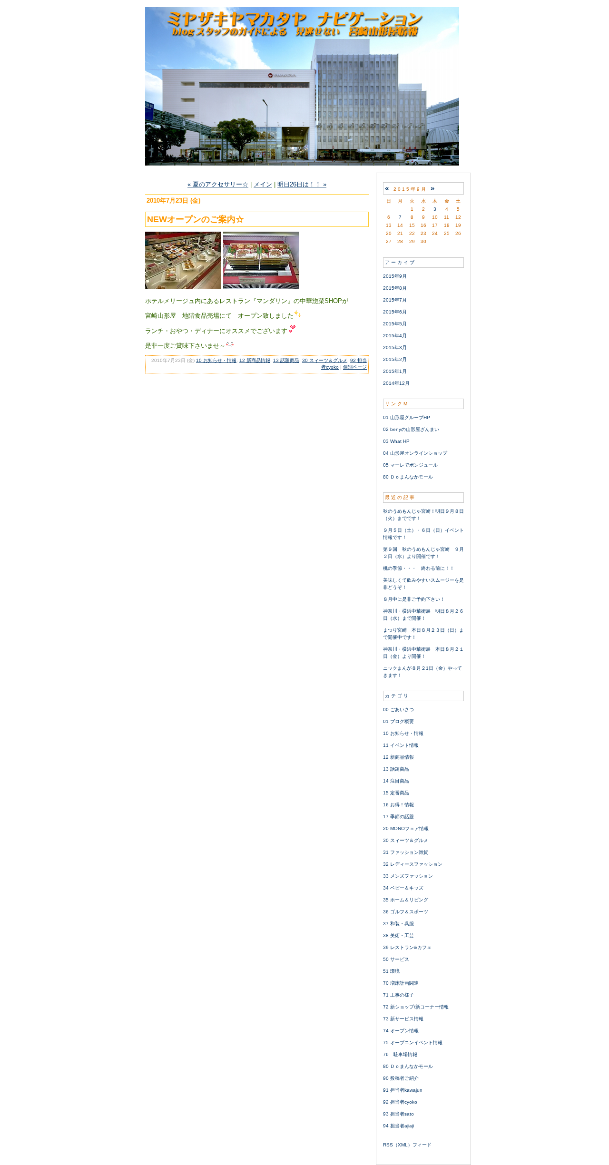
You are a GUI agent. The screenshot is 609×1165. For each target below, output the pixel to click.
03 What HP (396, 441)
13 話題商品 (286, 360)
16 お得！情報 (398, 804)
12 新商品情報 (254, 360)
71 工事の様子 (398, 995)
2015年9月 (395, 276)
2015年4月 (395, 335)
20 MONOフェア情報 (406, 828)
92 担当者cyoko (400, 1102)
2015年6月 (395, 311)
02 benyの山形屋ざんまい (411, 429)
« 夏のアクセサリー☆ (217, 184)
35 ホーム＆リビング (405, 899)
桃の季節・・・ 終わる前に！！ (418, 568)
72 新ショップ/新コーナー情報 (416, 1006)
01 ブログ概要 (398, 721)
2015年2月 (395, 359)
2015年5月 (395, 323)
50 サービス (396, 959)
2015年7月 (395, 300)
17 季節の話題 (398, 816)
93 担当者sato (398, 1113)
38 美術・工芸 (398, 935)
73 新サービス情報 (403, 1018)
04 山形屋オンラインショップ (415, 453)
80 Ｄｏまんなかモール (408, 477)
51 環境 (391, 971)
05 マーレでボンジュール (410, 465)
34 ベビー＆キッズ (403, 888)
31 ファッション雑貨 (405, 852)
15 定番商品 (396, 792)
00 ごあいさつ (398, 709)
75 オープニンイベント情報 (412, 1042)
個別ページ (355, 367)
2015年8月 (395, 288)
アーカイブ (400, 262)
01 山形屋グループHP (406, 417)
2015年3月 (395, 347)
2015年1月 (395, 371)
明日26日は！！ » (301, 184)
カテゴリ (397, 695)
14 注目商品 (396, 780)
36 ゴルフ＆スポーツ (405, 911)
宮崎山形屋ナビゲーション (304, 86)
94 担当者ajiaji (398, 1125)
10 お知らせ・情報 (216, 360)
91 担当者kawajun (402, 1090)
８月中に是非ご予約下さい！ (414, 599)
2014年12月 (396, 383)
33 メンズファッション (408, 876)
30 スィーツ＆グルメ (324, 360)
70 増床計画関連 (401, 983)
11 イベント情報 (401, 745)
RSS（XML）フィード (407, 1144)
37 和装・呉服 (398, 923)
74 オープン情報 (401, 1030)
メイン (263, 184)
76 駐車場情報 (400, 1054)
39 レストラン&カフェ (407, 947)
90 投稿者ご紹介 (401, 1078)
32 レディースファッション (412, 864)
